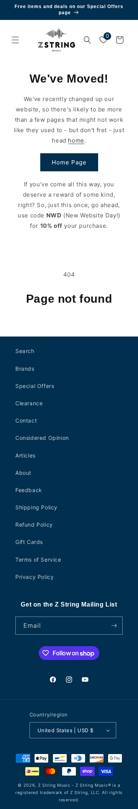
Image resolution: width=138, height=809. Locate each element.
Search (24, 351)
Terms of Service (38, 559)
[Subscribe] (113, 626)
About (23, 472)
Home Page (69, 162)
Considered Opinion (42, 437)
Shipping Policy (36, 507)
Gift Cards (29, 542)
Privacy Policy (34, 577)
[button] (15, 39)
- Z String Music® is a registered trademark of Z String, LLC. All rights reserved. (69, 792)
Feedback (28, 490)
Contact (26, 420)
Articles (25, 455)
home (76, 140)
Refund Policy (34, 524)
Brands (24, 368)
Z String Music (54, 785)
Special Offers (34, 386)
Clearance (29, 403)
